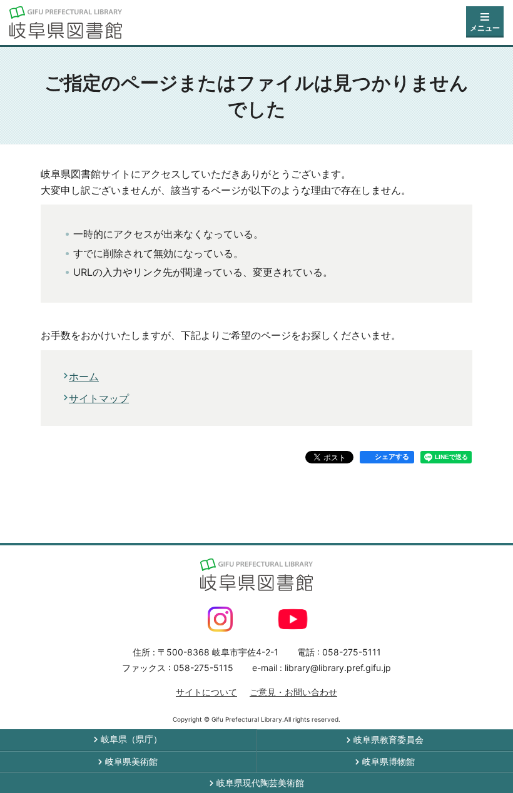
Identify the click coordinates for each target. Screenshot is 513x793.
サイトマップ (99, 398)
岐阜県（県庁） (131, 739)
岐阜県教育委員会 (388, 739)
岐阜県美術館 (131, 761)
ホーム (84, 376)
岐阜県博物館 (388, 761)
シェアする (392, 456)
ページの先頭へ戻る (474, 520)
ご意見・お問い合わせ (293, 692)
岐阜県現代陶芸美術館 (260, 782)
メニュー (485, 28)
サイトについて (206, 692)
